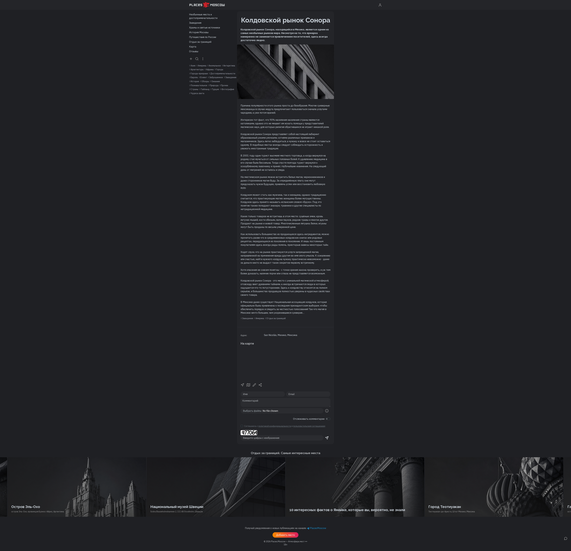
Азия (193, 65)
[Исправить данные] (254, 384)
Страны (194, 89)
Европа (194, 77)
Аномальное (215, 65)
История (195, 81)
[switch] (328, 419)
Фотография (227, 89)
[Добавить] (191, 59)
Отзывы (193, 51)
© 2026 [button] (285, 541)
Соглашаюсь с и (284, 426)
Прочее (224, 85)
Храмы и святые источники (204, 27)
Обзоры (205, 81)
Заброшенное (216, 77)
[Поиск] (197, 59)
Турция (215, 89)
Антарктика (229, 65)
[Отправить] (326, 438)
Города (219, 69)
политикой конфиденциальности (274, 426)
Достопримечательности (222, 73)
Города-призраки (199, 73)
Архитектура (197, 69)
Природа (214, 85)
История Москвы (198, 32)
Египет (203, 77)
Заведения (195, 22)
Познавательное (199, 85)
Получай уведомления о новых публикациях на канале (285, 528)
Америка (202, 65)
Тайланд (205, 89)
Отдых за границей (200, 41)
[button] (242, 384)
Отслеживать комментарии (308, 418)
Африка (210, 69)
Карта (192, 46)
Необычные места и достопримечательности (203, 16)
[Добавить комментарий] (565, 538)
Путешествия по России (202, 37)
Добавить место (285, 534)
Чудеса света (197, 93)
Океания (215, 81)
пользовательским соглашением (309, 426)
